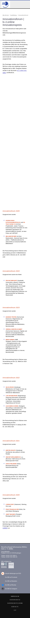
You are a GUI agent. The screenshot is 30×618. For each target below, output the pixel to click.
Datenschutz (15, 599)
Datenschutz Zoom (15, 603)
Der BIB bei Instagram (11, 588)
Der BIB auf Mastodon (11, 581)
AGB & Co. (15, 606)
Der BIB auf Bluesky (10, 585)
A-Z (15, 610)
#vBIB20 (5, 528)
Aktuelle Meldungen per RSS (13, 573)
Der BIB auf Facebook (11, 577)
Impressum (15, 596)
